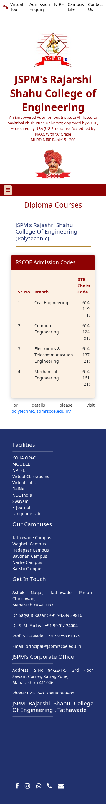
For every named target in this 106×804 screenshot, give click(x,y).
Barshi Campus (27, 568)
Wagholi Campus (29, 544)
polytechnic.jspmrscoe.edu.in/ (41, 411)
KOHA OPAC (24, 458)
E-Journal (21, 507)
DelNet (19, 489)
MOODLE (21, 464)
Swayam (20, 501)
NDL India (22, 495)
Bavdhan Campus (29, 556)
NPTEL (18, 470)
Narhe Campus (27, 562)
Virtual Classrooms (30, 476)
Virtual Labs (24, 482)
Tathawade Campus (31, 537)
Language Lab (26, 513)
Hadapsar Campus (30, 550)
